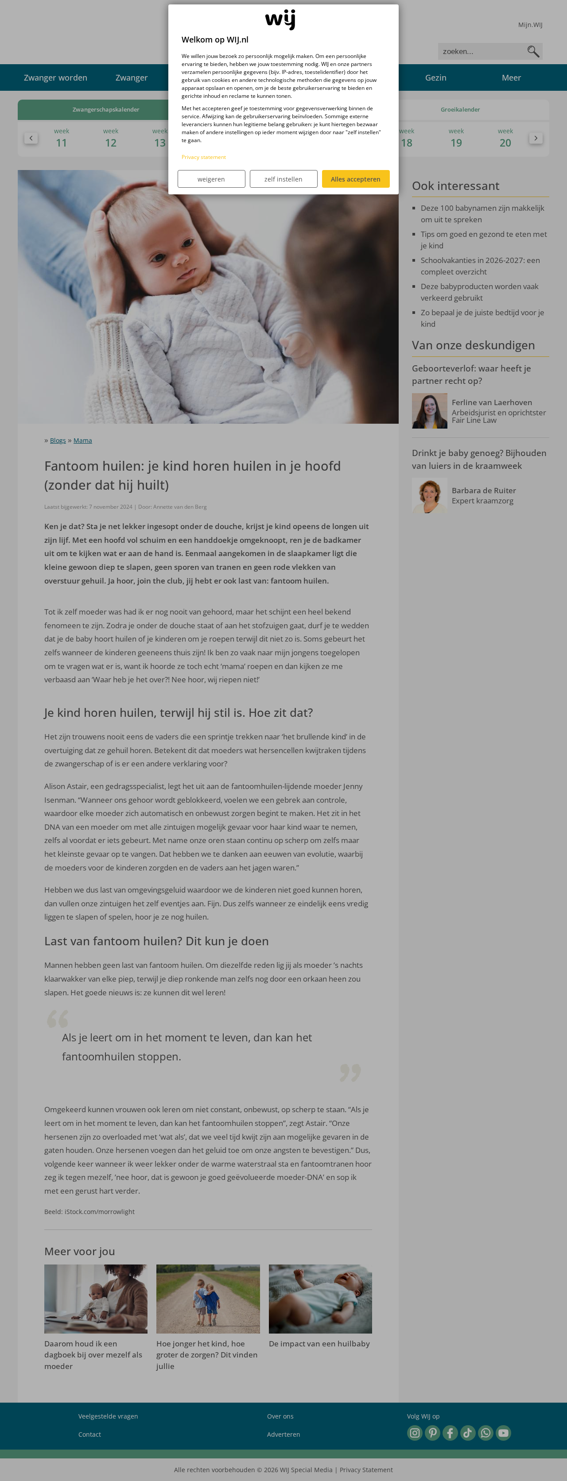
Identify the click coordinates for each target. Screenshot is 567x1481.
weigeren (211, 179)
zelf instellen (283, 179)
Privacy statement (204, 157)
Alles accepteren (356, 179)
